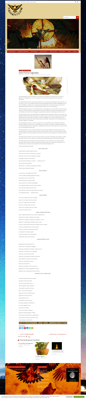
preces (42, 74)
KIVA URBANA (62, 51)
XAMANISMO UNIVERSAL (23, 51)
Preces (20, 70)
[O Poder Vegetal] (43, 343)
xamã (45, 74)
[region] (43, 34)
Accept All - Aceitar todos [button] (79, 396)
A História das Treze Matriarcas (58, 334)
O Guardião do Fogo (57, 351)
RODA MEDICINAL (43, 51)
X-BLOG (74, 51)
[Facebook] (20, 328)
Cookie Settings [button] (69, 396)
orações (39, 74)
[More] (32, 328)
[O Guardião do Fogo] (57, 343)
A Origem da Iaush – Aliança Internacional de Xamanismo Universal (43, 376)
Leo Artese (27, 74)
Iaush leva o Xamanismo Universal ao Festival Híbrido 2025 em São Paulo (43, 371)
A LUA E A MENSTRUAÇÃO (26, 334)
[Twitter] (22, 328)
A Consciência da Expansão (25, 343)
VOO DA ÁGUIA (34, 51)
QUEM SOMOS (12, 51)
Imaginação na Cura (30, 1)
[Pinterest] (25, 328)
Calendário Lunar (72, 381)
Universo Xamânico (26, 70)
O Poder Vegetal (39, 356)
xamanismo (48, 74)
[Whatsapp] (30, 328)
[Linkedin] (27, 328)
